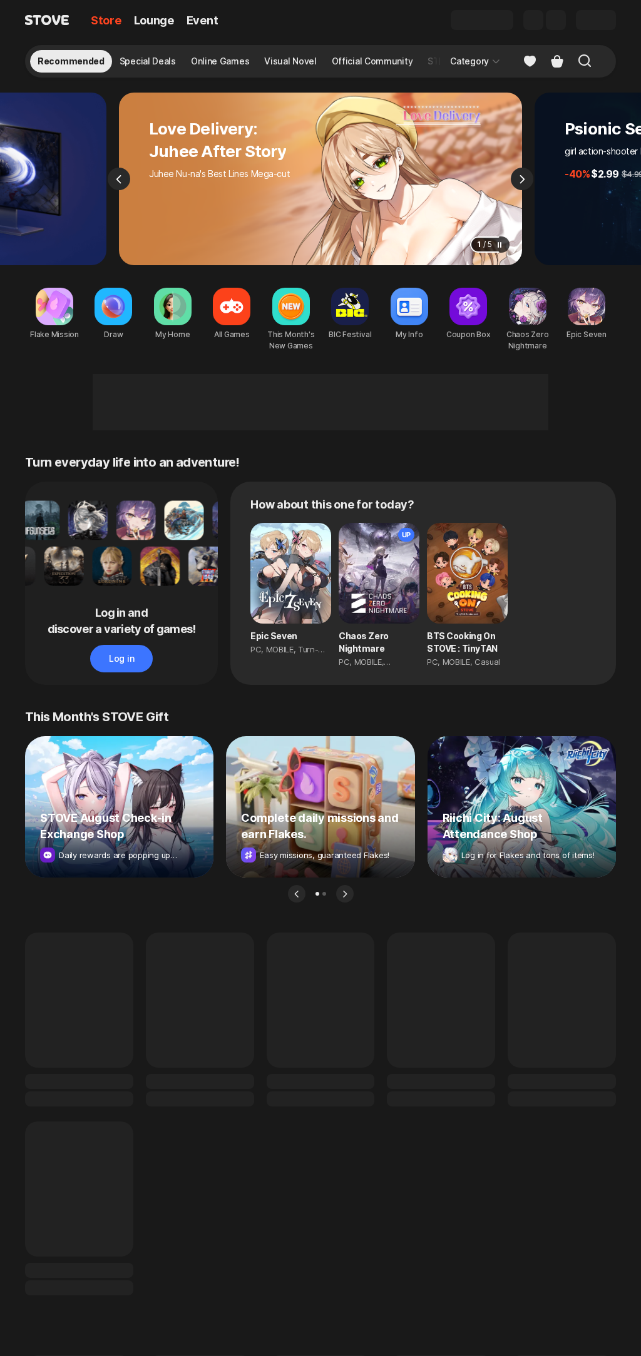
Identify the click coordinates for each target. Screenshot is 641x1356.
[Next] (522, 179)
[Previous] (119, 179)
